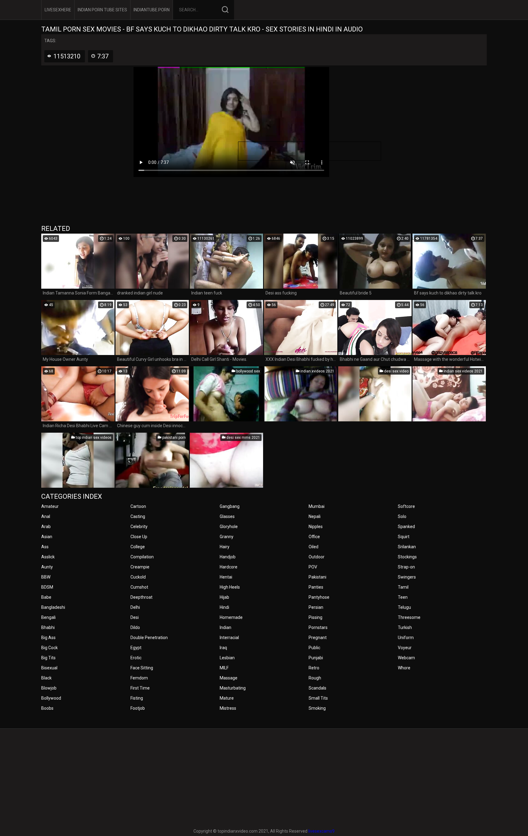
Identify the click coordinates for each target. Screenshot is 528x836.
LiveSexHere (58, 9)
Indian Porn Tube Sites (102, 9)
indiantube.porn (152, 9)
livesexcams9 (321, 831)
